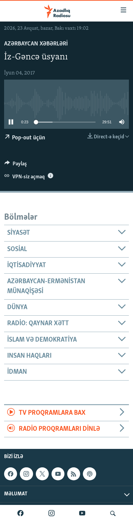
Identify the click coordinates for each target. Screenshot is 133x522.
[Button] (15, 165)
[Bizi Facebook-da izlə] (20, 513)
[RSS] (73, 473)
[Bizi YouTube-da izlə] (82, 513)
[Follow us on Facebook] (10, 473)
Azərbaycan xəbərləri (36, 44)
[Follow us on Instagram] (26, 473)
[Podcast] (89, 473)
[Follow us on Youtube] (57, 473)
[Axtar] (113, 513)
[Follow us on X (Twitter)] (42, 473)
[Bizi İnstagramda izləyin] (51, 513)
